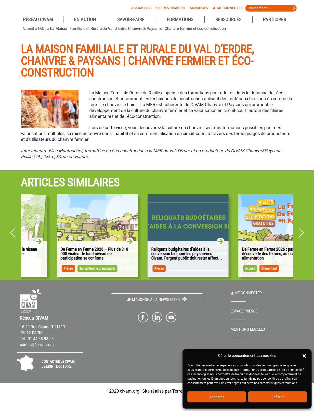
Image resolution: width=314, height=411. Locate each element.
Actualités (141, 8)
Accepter (216, 397)
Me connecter (229, 8)
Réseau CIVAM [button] (38, 19)
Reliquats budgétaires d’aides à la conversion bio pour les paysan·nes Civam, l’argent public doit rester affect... (161, 253)
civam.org (129, 391)
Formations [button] (180, 19)
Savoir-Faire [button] (130, 19)
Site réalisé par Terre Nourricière (173, 391)
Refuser (277, 397)
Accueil (28, 28)
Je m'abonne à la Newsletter (154, 299)
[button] (304, 355)
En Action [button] (85, 19)
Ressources (228, 19)
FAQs (42, 28)
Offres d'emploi (170, 8)
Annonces (199, 8)
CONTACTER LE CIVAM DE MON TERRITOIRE (58, 364)
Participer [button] (274, 19)
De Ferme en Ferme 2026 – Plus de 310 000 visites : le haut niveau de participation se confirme (69, 253)
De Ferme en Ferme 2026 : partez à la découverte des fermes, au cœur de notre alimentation (252, 253)
